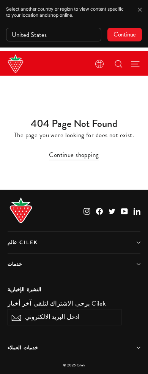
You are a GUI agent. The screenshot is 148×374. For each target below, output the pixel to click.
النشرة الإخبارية (24, 289)
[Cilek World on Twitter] (112, 210)
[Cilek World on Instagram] (86, 210)
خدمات (15, 264)
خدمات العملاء (23, 348)
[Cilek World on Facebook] (99, 210)
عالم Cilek (23, 242)
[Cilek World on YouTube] (124, 210)
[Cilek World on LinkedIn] (137, 210)
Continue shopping (74, 155)
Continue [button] (124, 34)
